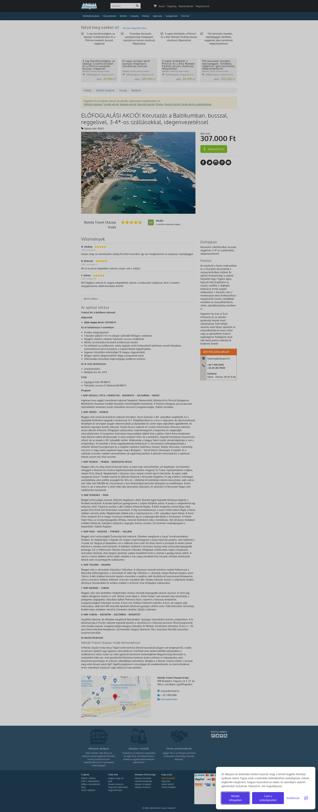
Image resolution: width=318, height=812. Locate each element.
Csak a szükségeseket (268, 798)
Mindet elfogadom (235, 798)
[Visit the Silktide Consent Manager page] (306, 798)
